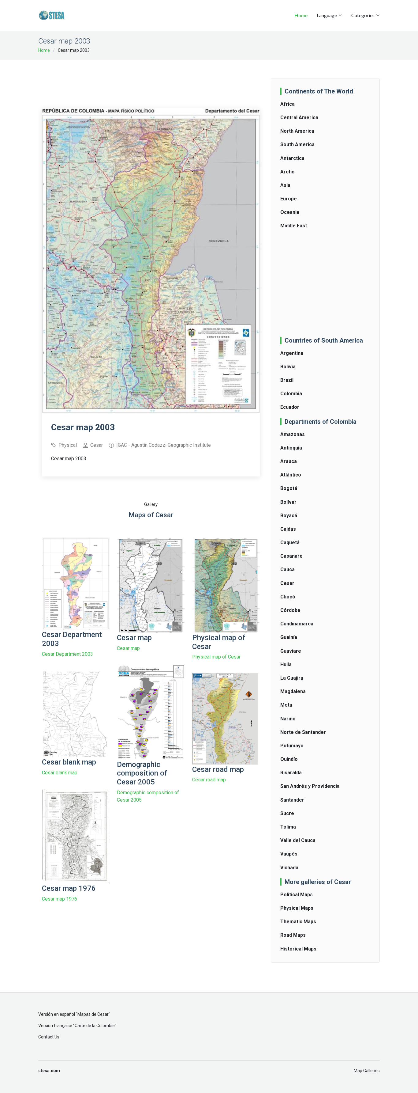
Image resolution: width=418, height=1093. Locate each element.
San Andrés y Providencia (310, 786)
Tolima (288, 827)
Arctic (287, 172)
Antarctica (292, 158)
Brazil (286, 380)
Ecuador (289, 407)
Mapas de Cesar (93, 1014)
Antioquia (291, 448)
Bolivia (288, 367)
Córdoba (290, 610)
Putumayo (292, 746)
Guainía (288, 637)
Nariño (288, 719)
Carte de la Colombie (95, 1025)
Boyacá (288, 515)
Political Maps (296, 895)
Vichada (289, 868)
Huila (286, 664)
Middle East (293, 226)
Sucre (287, 813)
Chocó (287, 597)
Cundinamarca (296, 624)
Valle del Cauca (297, 840)
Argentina (291, 353)
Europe (288, 199)
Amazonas (292, 434)
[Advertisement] (153, 79)
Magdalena (293, 691)
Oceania (289, 212)
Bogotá (288, 488)
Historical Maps (298, 949)
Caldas (288, 529)
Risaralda (291, 773)
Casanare (291, 556)
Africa (287, 104)
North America (297, 131)
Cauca (287, 569)
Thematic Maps (298, 921)
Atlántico (290, 475)
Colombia (291, 394)
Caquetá (290, 542)
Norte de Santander (303, 732)
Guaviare (290, 651)
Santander (292, 800)
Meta (286, 705)
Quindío (289, 759)
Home (301, 15)
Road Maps (293, 935)
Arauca (288, 461)
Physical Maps (296, 908)
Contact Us (48, 1036)
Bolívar (288, 502)
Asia (285, 185)
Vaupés (288, 854)
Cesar (287, 583)
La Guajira (291, 678)
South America (297, 144)
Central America (299, 117)
